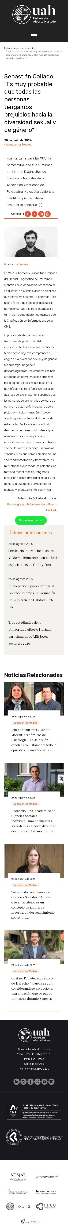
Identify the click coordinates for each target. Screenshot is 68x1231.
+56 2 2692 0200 (39, 1068)
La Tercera (21, 264)
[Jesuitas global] (18, 1206)
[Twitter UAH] (37, 1081)
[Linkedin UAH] (16, 1081)
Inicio (7, 48)
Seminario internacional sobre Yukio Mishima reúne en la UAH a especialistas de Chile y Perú (34, 558)
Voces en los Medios (24, 48)
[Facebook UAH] (30, 1081)
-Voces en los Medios (17, 144)
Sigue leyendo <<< (31, 520)
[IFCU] (46, 1206)
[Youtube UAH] (44, 1081)
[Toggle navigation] (34, 35)
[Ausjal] (18, 1177)
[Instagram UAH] (23, 1081)
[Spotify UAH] (51, 1081)
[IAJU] (46, 1177)
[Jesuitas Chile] (46, 1192)
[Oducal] (32, 1221)
